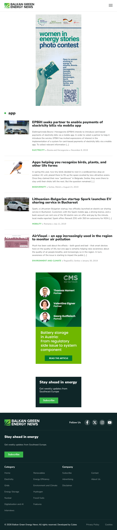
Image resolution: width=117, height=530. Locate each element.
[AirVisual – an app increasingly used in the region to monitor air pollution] (16, 241)
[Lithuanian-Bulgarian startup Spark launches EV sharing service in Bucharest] (16, 204)
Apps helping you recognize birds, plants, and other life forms (69, 164)
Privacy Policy (92, 524)
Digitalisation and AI (14, 504)
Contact (95, 473)
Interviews (9, 510)
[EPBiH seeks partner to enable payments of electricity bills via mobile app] (16, 127)
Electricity (38, 150)
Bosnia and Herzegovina (58, 150)
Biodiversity (39, 187)
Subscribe (49, 400)
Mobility (36, 224)
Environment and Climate (46, 261)
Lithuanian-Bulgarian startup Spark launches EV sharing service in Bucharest (71, 200)
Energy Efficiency (41, 479)
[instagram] (102, 422)
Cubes (74, 524)
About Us (95, 479)
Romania (48, 224)
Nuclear (8, 498)
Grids (6, 485)
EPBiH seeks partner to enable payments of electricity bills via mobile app (67, 123)
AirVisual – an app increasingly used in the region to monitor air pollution (72, 237)
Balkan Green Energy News (25, 524)
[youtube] (110, 422)
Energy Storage (11, 492)
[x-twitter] (95, 422)
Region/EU (68, 261)
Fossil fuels (38, 498)
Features (37, 504)
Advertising (67, 479)
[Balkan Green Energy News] (19, 5)
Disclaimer (67, 485)
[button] (111, 5)
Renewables (39, 473)
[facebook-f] (87, 422)
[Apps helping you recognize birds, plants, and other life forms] (16, 167)
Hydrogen (38, 492)
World (58, 187)
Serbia (51, 187)
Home (7, 473)
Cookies (109, 524)
